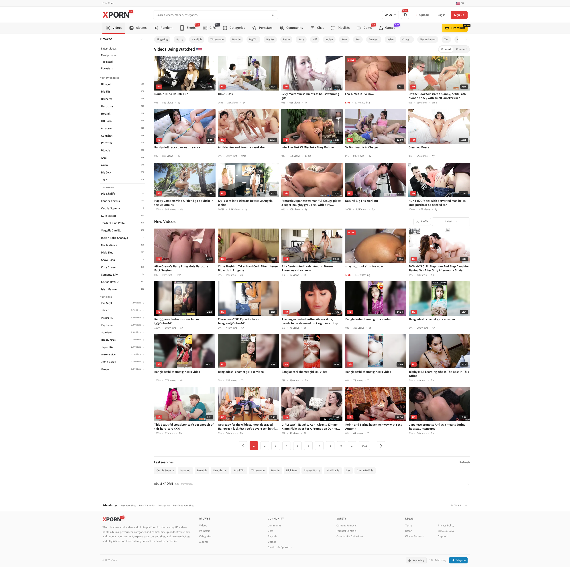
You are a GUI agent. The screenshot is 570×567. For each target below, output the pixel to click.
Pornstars (107, 68)
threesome (217, 39)
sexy (301, 39)
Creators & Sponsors (279, 547)
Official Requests (414, 536)
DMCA (408, 531)
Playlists (272, 536)
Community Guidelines (349, 536)
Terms (408, 526)
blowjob (202, 470)
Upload (272, 542)
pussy (179, 39)
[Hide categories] (142, 39)
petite (286, 39)
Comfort (446, 49)
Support (443, 536)
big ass (270, 39)
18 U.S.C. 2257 (446, 531)
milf (315, 39)
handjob (197, 39)
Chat (270, 531)
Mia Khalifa (333, 470)
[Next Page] (381, 445)
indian (329, 39)
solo (344, 39)
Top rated (107, 62)
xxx (446, 39)
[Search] (273, 14)
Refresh (465, 462)
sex (348, 470)
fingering (162, 39)
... (352, 446)
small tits (239, 470)
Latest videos (108, 49)
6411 (364, 446)
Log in (441, 15)
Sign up (459, 15)
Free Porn (108, 3)
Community (274, 526)
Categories (205, 536)
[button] (467, 39)
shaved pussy (312, 470)
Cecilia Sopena (165, 470)
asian (390, 39)
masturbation (428, 39)
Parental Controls (346, 531)
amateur (374, 39)
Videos (203, 526)
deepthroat (220, 470)
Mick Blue (291, 470)
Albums (203, 542)
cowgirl (406, 39)
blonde (236, 39)
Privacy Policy (446, 526)
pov (358, 39)
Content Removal (346, 526)
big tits (253, 39)
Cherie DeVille (365, 470)
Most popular (109, 55)
